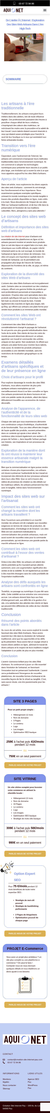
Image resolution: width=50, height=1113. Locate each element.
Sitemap (6, 1088)
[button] (44, 10)
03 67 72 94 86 (26, 3)
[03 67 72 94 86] (14, 3)
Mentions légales (7, 1080)
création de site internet (14, 236)
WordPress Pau (33, 1086)
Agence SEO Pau (33, 1080)
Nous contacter (9, 1085)
